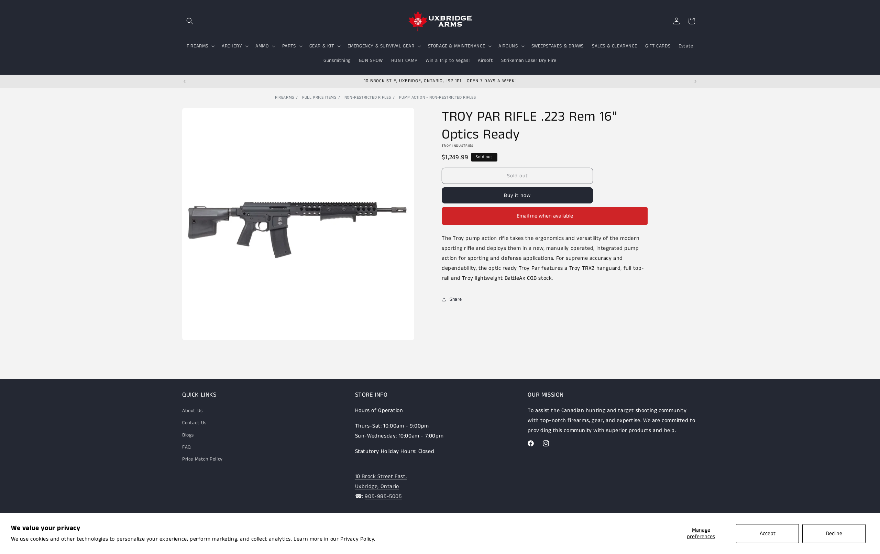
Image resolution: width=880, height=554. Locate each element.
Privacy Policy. (357, 539)
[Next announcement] (695, 81)
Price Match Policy (202, 459)
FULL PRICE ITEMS (319, 97)
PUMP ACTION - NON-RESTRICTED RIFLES (437, 97)
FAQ (186, 447)
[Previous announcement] (184, 81)
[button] (189, 21)
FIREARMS (284, 97)
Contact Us (194, 422)
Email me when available (545, 216)
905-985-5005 (383, 496)
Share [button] (456, 299)
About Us (192, 410)
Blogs (188, 435)
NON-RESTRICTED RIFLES (367, 97)
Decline (834, 534)
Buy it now (517, 195)
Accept (768, 534)
